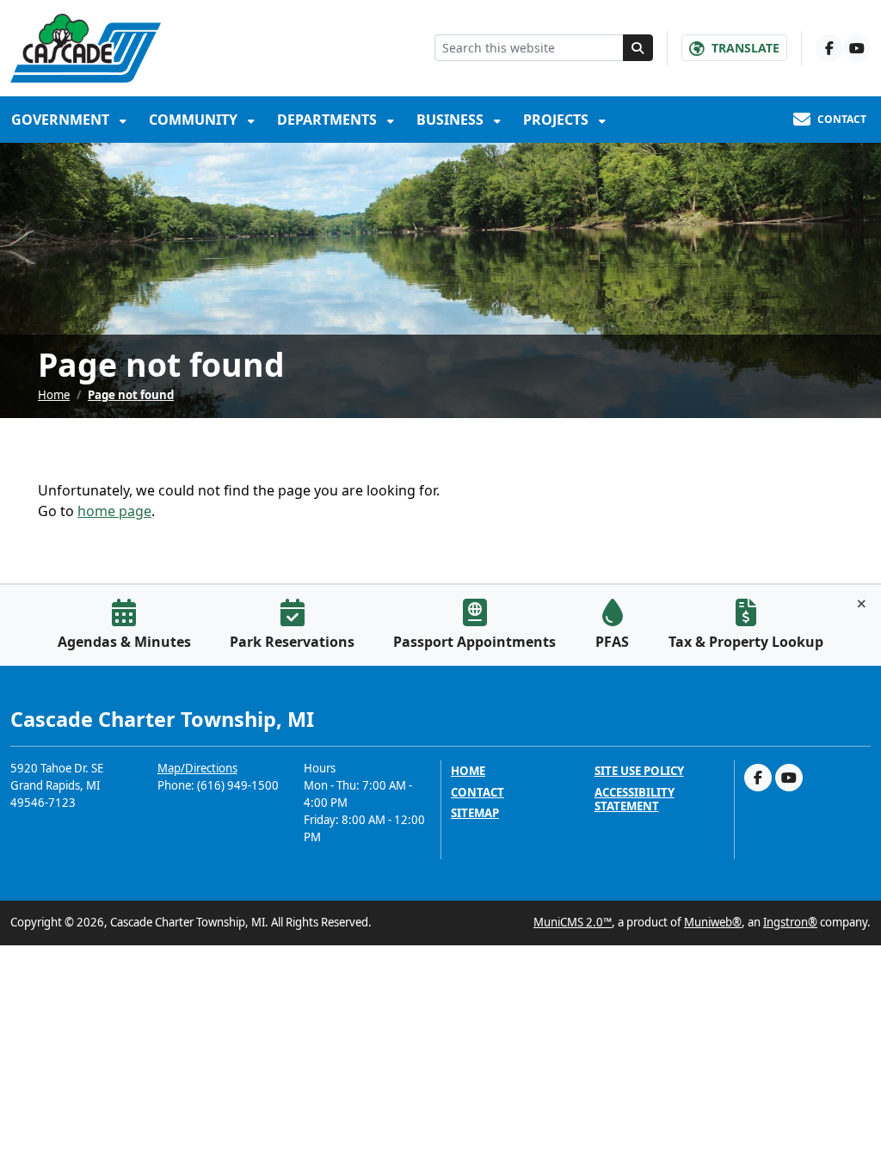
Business (451, 119)
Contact (477, 792)
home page (114, 510)
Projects (557, 119)
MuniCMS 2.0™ (572, 922)
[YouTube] (857, 48)
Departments (328, 119)
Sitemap (475, 813)
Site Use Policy (639, 771)
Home (54, 395)
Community (195, 119)
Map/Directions (197, 768)
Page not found (131, 395)
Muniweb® (713, 922)
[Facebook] (829, 48)
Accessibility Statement (635, 799)
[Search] (638, 47)
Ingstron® (790, 922)
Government (62, 119)
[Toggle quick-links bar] (861, 604)
